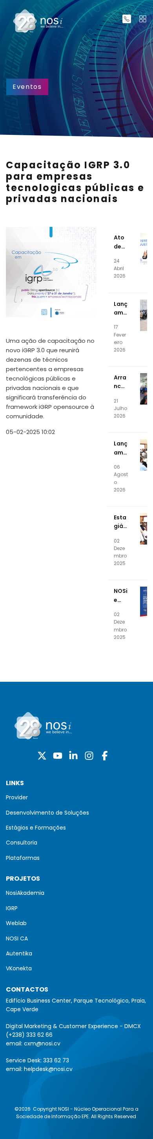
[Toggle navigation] (142, 18)
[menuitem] (76, 797)
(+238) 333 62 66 (29, 1035)
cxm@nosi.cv (42, 1043)
